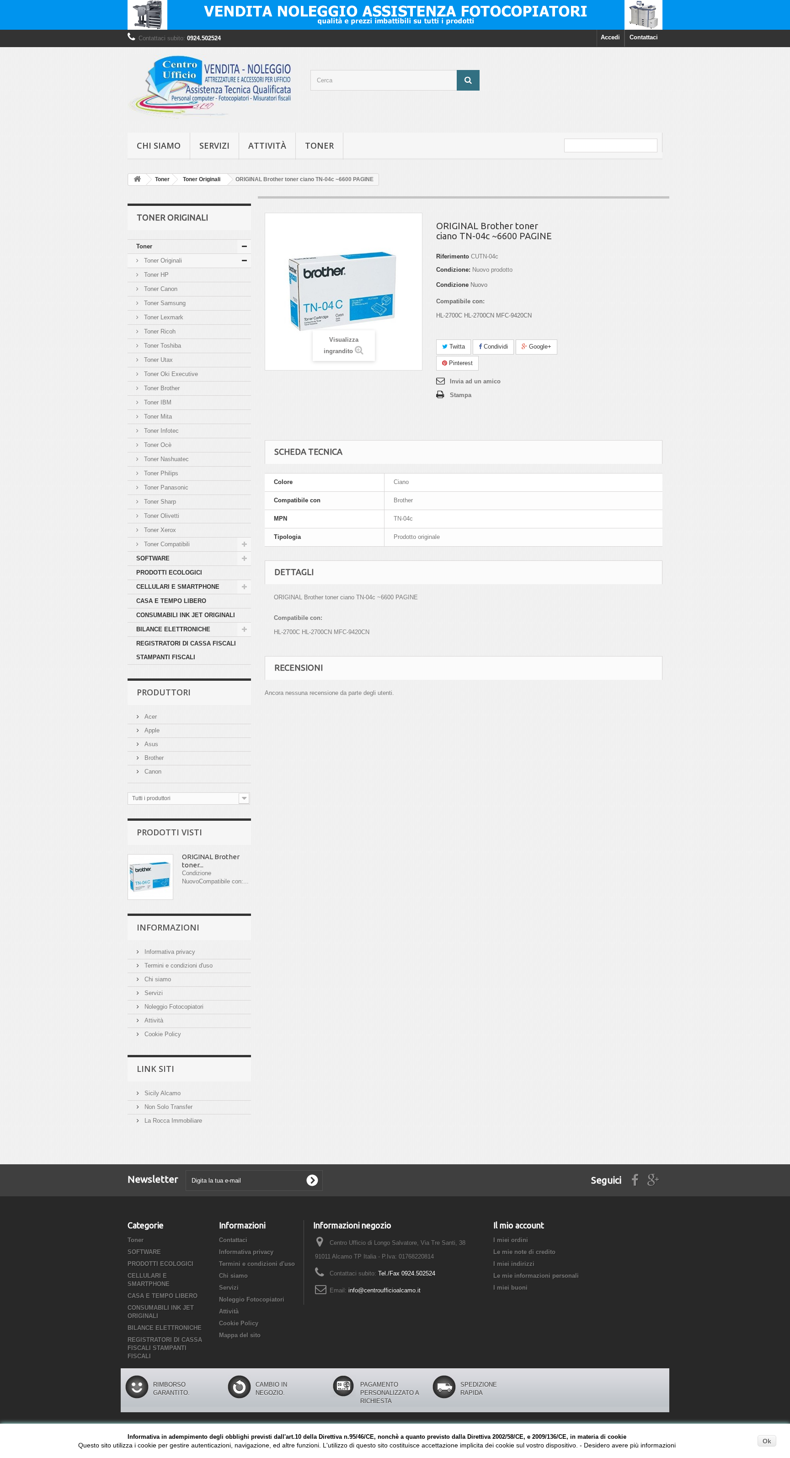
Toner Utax (157, 359)
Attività (267, 145)
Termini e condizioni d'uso (178, 965)
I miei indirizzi (513, 1263)
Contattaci (644, 37)
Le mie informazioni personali (536, 1275)
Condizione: (453, 269)
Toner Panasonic (165, 487)
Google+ (539, 346)
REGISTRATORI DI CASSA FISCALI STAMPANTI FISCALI (186, 650)
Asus (150, 744)
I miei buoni (510, 1287)
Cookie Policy (162, 1034)
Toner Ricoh (159, 331)
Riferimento (452, 256)
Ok (767, 1441)
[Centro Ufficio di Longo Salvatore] (212, 87)
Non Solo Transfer (167, 1106)
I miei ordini (510, 1240)
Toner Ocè (156, 444)
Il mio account (518, 1225)
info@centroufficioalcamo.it (384, 1290)
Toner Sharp (159, 501)
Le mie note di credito (524, 1251)
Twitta (456, 346)
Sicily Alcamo (162, 1093)
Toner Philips (160, 473)
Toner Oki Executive (170, 374)
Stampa (460, 395)
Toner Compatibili (166, 544)
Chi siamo (159, 145)
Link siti (155, 1068)
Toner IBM (156, 402)
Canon (152, 771)
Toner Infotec (160, 430)
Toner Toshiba (161, 345)
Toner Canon (159, 288)
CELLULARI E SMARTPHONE (177, 586)
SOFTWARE (153, 558)
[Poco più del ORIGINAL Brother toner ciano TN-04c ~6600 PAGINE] (150, 877)
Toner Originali (162, 260)
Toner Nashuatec (165, 459)
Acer (150, 716)
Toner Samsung (164, 303)
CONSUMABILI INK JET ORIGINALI (185, 615)
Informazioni (168, 927)
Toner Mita (157, 416)
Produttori (164, 692)
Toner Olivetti (160, 515)
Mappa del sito (240, 1335)
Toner (319, 145)
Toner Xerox (159, 530)
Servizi (214, 145)
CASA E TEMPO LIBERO (171, 600)
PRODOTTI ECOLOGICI (169, 572)
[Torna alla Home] (137, 179)
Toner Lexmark (162, 317)
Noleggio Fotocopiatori (173, 1006)
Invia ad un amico (475, 381)
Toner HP (155, 274)
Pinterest (460, 363)
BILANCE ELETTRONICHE (173, 629)
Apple (151, 730)
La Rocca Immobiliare (172, 1120)
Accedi (610, 37)
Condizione (452, 284)
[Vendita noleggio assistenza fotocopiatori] (395, 15)
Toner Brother (161, 388)
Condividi (495, 346)
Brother (153, 757)
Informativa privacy (169, 951)
